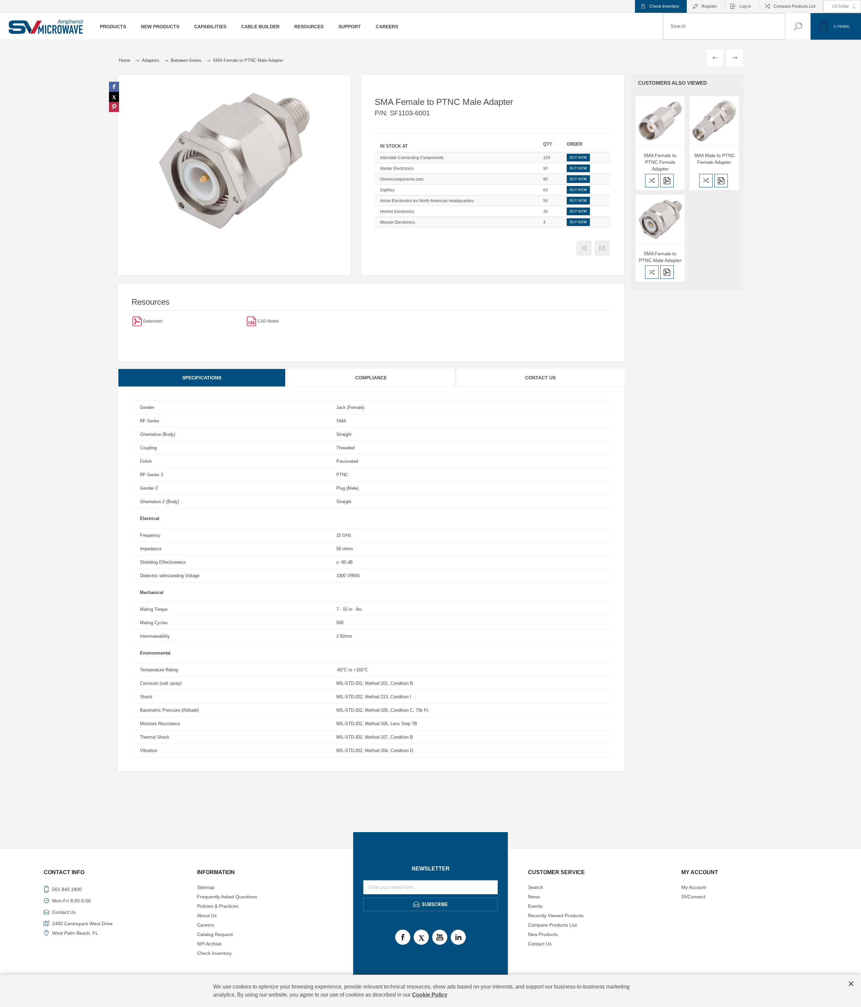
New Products (543, 934)
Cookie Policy (429, 995)
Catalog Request (215, 934)
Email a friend (602, 248)
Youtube (439, 937)
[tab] (202, 377)
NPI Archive (209, 943)
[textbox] (724, 26)
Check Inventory (664, 6)
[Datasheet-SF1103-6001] (137, 321)
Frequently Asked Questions (227, 896)
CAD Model (268, 321)
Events (535, 906)
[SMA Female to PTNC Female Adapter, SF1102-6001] (660, 121)
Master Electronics (397, 168)
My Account (693, 887)
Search (791, 26)
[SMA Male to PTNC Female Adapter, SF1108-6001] (714, 121)
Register (709, 6)
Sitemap (206, 887)
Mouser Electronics (397, 222)
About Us (207, 915)
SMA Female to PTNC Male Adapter (660, 257)
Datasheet (152, 321)
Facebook (402, 937)
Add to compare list (584, 248)
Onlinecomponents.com (401, 179)
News (534, 896)
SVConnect (693, 896)
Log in (745, 6)
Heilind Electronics (397, 211)
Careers (205, 925)
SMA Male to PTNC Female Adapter (714, 159)
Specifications (201, 377)
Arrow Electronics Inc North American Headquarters (427, 200)
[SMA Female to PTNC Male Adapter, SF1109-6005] (660, 219)
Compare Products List (794, 6)
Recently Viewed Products (556, 915)
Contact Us (540, 377)
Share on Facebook (114, 87)
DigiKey (387, 190)
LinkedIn (458, 937)
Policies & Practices (217, 906)
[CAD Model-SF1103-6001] (251, 321)
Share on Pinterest (114, 107)
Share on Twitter (114, 97)
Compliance (371, 377)
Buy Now (578, 157)
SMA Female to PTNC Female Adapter (660, 162)
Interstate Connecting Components (412, 157)
